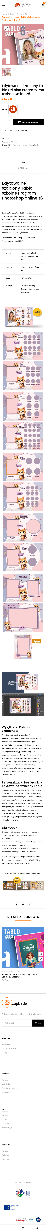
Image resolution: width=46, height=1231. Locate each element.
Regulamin (6, 1092)
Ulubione (5, 1123)
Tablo (19, 14)
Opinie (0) (23, 167)
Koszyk (5, 1119)
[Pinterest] (29, 904)
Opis (23, 162)
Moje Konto (6, 1115)
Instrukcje (6, 1084)
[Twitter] (23, 904)
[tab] (23, 163)
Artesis (11, 148)
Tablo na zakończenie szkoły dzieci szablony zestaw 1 (19, 975)
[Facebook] (16, 904)
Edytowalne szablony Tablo (21, 145)
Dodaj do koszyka (30, 122)
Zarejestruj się (8, 1127)
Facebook (6, 1159)
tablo (36, 145)
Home (4, 14)
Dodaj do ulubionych (18, 130)
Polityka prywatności (10, 1088)
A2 (26, 14)
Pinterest (5, 1155)
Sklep (12, 14)
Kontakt (5, 1080)
